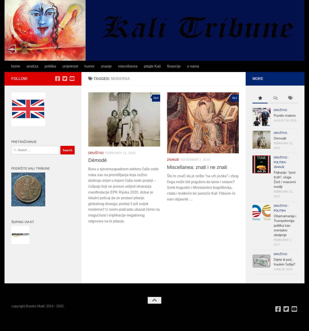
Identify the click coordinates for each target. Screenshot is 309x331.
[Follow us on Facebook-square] (57, 78)
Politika (279, 162)
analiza (32, 66)
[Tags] (290, 98)
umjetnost (70, 66)
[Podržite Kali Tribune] (28, 205)
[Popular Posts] (260, 98)
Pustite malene (285, 115)
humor (89, 66)
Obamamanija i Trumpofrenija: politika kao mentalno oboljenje (285, 225)
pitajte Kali (152, 66)
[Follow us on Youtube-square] (72, 78)
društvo (96, 153)
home (15, 66)
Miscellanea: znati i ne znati (197, 167)
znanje (106, 66)
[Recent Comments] (275, 98)
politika (50, 66)
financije (174, 66)
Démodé (97, 160)
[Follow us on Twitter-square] (64, 78)
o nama (193, 66)
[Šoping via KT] (20, 243)
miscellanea (128, 66)
